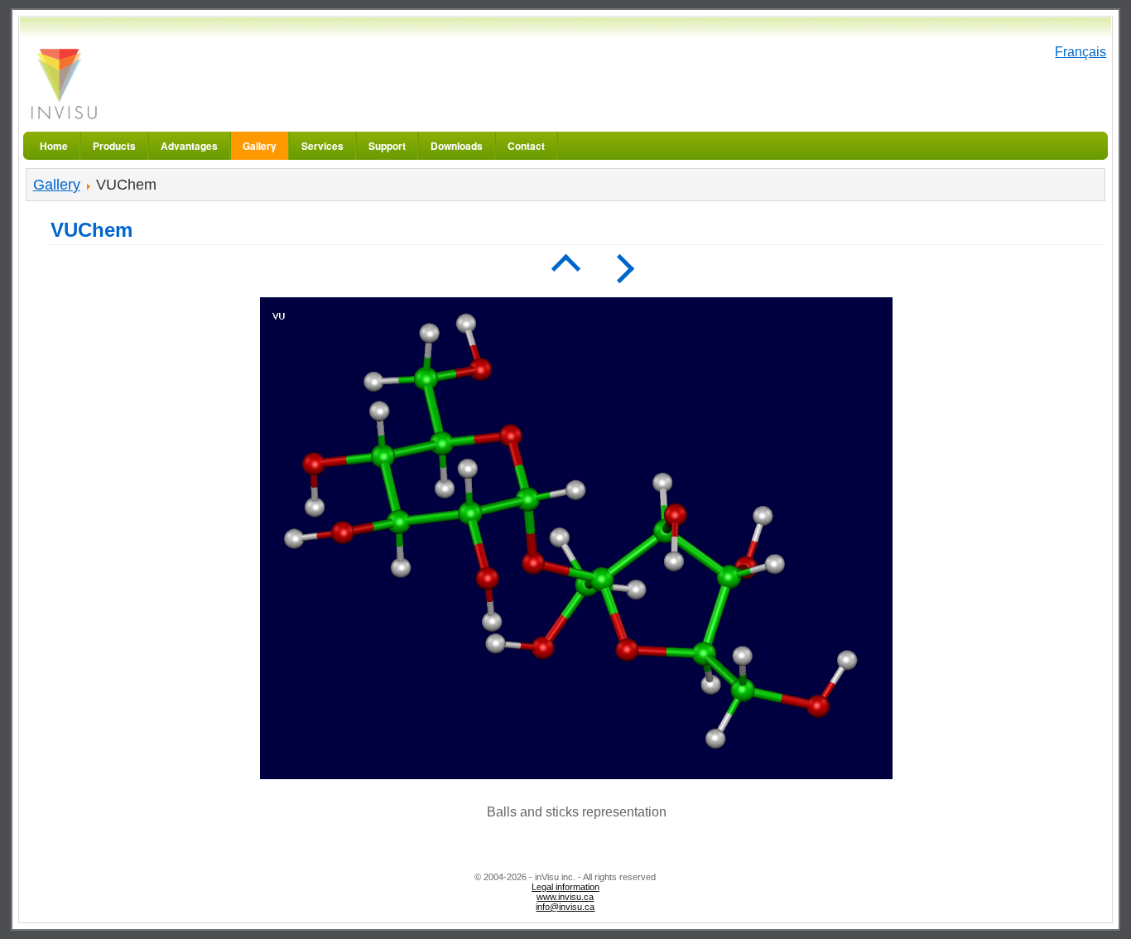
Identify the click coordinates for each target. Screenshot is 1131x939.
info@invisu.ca (565, 907)
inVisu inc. (63, 83)
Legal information (565, 887)
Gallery (56, 184)
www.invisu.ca (565, 897)
